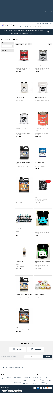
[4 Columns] (29, 44)
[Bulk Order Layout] (31, 44)
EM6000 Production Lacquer (39, 162)
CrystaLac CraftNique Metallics (40, 294)
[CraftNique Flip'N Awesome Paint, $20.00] (24, 218)
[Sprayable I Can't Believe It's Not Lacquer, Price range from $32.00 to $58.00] (24, 316)
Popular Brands (37, 374)
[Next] (7, 11)
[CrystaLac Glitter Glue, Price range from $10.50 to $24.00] (24, 251)
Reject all (10, 391)
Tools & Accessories (7, 30)
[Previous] (4, 11)
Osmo (47, 377)
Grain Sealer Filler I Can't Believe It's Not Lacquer (24, 294)
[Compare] (29, 76)
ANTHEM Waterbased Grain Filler (40, 97)
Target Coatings (42, 380)
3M (40, 377)
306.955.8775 (9, 368)
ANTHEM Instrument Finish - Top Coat (22, 65)
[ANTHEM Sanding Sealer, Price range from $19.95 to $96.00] (43, 55)
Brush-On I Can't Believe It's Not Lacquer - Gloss (24, 194)
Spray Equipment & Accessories (17, 33)
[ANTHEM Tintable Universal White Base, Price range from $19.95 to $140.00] (24, 118)
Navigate (3, 374)
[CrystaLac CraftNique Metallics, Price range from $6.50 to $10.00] (43, 284)
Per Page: (50, 42)
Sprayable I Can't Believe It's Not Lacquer (23, 325)
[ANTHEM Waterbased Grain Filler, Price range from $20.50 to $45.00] (43, 87)
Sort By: (16, 42)
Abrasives (14, 30)
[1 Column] (26, 44)
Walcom (47, 381)
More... (47, 383)
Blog (51, 23)
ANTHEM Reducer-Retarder (20, 97)
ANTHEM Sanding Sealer (39, 65)
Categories (16, 374)
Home (2, 36)
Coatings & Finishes (21, 30)
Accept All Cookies (18, 391)
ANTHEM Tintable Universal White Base (22, 128)
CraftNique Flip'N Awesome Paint (21, 228)
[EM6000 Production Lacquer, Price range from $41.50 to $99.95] (43, 152)
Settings (4, 391)
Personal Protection (38, 30)
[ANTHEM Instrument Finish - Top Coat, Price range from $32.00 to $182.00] (24, 55)
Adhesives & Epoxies (30, 30)
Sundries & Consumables (28, 33)
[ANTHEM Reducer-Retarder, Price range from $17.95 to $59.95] (24, 87)
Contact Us (47, 23)
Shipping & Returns (41, 23)
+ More (38, 134)
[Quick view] (27, 76)
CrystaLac (41, 379)
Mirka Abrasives (35, 377)
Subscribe (48, 356)
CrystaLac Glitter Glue (19, 261)
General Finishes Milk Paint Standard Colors (42, 128)
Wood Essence (42, 382)
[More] (11, 30)
